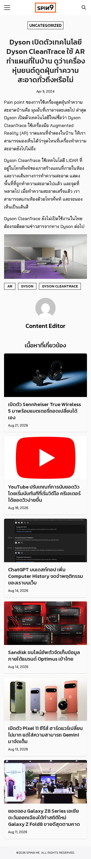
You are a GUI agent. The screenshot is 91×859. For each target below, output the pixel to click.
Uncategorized (45, 25)
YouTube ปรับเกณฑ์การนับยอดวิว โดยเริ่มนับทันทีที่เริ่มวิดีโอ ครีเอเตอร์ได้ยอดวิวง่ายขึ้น (44, 493)
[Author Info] (45, 316)
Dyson (27, 286)
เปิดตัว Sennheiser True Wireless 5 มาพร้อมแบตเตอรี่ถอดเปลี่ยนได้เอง (44, 411)
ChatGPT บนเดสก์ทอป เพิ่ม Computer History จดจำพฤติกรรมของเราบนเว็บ (45, 576)
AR (9, 286)
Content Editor (45, 325)
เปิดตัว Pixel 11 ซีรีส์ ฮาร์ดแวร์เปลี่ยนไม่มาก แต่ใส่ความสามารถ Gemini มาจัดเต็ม (45, 734)
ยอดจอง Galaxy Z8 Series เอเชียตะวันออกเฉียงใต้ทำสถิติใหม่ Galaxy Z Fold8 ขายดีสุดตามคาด (44, 817)
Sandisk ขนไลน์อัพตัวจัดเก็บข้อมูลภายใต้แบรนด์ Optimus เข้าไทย (44, 655)
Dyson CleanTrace (60, 286)
